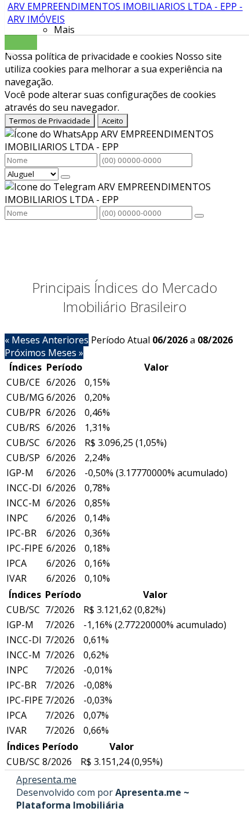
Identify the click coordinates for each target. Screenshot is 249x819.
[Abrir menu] (11, 51)
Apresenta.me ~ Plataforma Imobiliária (102, 798)
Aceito (112, 120)
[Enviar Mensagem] (199, 216)
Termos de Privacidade (49, 120)
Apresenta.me (46, 779)
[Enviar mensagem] (65, 177)
